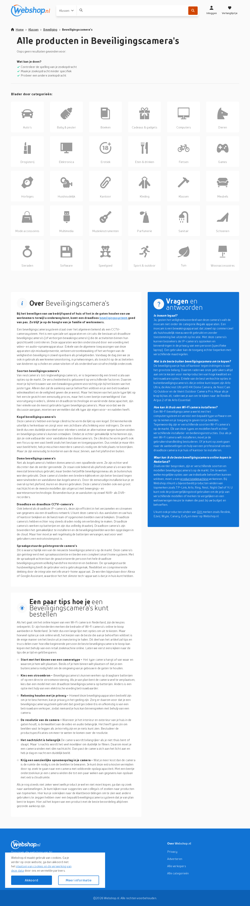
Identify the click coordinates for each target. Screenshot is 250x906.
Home (20, 29)
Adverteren (174, 859)
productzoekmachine (194, 479)
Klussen (33, 29)
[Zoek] (193, 10)
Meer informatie (78, 880)
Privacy (172, 851)
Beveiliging (50, 29)
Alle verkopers (176, 866)
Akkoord (31, 880)
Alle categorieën (178, 873)
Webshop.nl (183, 843)
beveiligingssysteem (113, 318)
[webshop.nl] (30, 10)
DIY (200, 512)
